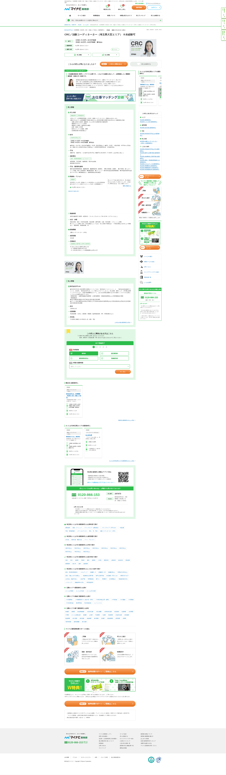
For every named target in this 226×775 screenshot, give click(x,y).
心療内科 (113, 560)
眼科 (88, 560)
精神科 (93, 560)
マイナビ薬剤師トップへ (105, 734)
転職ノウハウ (111, 15)
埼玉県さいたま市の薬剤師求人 (148, 121)
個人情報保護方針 (115, 757)
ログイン (154, 7)
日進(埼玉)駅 (118, 615)
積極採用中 (73, 115)
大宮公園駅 (99, 611)
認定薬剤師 (114, 353)
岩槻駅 (67, 611)
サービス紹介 (82, 15)
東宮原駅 (82, 618)
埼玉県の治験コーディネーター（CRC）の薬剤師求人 (148, 142)
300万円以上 (68, 548)
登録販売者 (114, 358)
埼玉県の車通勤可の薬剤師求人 (148, 165)
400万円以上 (86, 548)
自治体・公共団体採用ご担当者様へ (108, 738)
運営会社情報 (123, 748)
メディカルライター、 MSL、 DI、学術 (87, 531)
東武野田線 (79, 603)
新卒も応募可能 (86, 243)
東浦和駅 (67, 618)
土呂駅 (91, 615)
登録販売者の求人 (123, 579)
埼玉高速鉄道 (87, 603)
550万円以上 (113, 548)
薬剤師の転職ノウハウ (146, 734)
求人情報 (79, 55)
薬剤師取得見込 (83, 358)
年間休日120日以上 (122, 572)
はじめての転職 (145, 738)
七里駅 (104, 615)
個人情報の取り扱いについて (106, 741)
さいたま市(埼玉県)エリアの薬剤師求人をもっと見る (121, 460)
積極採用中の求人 (79, 582)
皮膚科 (77, 560)
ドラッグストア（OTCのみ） (109, 527)
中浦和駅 (97, 615)
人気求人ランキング (125, 741)
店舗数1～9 (93, 572)
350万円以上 (77, 548)
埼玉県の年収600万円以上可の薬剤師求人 (149, 150)
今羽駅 (67, 615)
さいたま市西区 (69, 591)
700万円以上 (77, 551)
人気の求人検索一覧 (125, 743)
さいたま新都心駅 (76, 615)
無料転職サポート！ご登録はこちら (98, 671)
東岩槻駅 (126, 615)
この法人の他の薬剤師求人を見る (122, 322)
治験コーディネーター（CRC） (108, 531)
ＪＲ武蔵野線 (68, 599)
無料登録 (139, 7)
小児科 (99, 560)
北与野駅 (131, 611)
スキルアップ (87, 158)
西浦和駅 (110, 615)
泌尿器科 (85, 563)
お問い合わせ (102, 745)
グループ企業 (104, 757)
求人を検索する (155, 15)
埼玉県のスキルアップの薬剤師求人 (150, 164)
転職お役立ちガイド (126, 15)
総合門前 (83, 579)
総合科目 (120, 560)
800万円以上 (86, 551)
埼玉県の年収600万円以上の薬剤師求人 (149, 134)
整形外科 (106, 560)
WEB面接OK (81, 115)
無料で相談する (127, 185)
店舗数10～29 (101, 572)
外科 (71, 560)
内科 (66, 560)
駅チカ (97, 579)
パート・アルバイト (89, 539)
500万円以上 (104, 548)
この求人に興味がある (112, 64)
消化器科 (127, 560)
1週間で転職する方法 (146, 743)
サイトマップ (102, 748)
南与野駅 (96, 618)
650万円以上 (68, 551)
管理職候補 (90, 579)
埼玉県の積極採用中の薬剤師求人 (149, 167)
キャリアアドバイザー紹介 (127, 738)
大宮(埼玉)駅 (90, 611)
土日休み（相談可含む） (71, 579)
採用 (96, 757)
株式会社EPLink (68, 30)
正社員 (67, 539)
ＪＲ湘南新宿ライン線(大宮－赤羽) (84, 599)
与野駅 (124, 618)
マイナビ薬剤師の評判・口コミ (149, 745)
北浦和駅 (123, 611)
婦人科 (74, 563)
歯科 (80, 563)
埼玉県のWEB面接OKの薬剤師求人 (149, 169)
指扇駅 (85, 615)
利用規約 (101, 743)
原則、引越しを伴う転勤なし (72, 575)
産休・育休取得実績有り (76, 158)
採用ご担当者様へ (139, 3)
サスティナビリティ (86, 757)
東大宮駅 (75, 618)
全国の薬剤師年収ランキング (148, 741)
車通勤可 (73, 179)
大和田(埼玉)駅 (108, 611)
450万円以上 (95, 548)
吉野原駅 (117, 618)
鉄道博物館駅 (80, 611)
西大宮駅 (84, 621)
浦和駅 (73, 611)
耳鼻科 (83, 560)
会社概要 (66, 757)
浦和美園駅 (76, 621)
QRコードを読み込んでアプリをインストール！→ (101, 482)
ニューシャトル (98, 603)
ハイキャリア (68, 582)
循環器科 (67, 563)
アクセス (115, 49)
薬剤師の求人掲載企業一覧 (127, 745)
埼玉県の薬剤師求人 (145, 120)
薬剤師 (84, 353)
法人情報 (107, 55)
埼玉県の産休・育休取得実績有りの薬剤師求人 (150, 161)
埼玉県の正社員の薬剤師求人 (148, 127)
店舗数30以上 (111, 572)
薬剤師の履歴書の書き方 (147, 736)
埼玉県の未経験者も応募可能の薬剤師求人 (150, 157)
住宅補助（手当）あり (112, 575)
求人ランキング (140, 15)
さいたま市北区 (80, 591)
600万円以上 (122, 548)
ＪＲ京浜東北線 (69, 603)
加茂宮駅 (116, 611)
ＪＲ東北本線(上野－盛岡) (102, 599)
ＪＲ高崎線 (131, 599)
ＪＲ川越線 (122, 599)
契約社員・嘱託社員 (76, 539)
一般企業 (121, 527)
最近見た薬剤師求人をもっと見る (126, 420)
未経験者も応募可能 (75, 243)
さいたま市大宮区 (91, 591)
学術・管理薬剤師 (70, 531)
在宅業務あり (112, 579)
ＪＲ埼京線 (114, 599)
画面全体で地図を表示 (73, 191)
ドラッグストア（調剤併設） (91, 527)
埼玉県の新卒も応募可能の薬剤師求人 (150, 153)
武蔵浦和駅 (110, 618)
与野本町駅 (68, 621)
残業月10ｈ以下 (124, 575)
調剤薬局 (67, 527)
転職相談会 (96, 15)
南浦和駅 (89, 618)
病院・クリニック (77, 527)
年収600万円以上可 (75, 137)
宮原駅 (103, 618)
